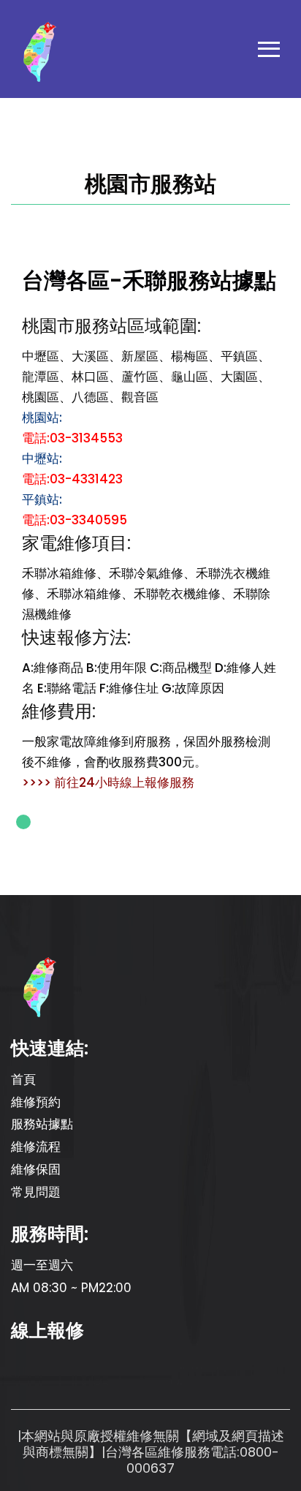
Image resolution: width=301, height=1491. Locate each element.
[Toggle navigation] (269, 53)
